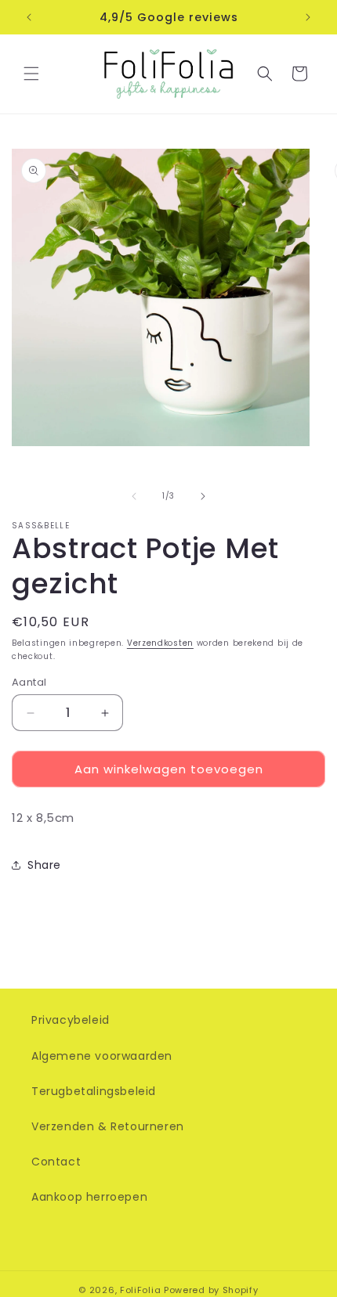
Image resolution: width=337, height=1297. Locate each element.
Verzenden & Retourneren (107, 1126)
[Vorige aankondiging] (29, 17)
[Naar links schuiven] (134, 496)
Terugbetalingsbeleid (93, 1091)
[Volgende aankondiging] (308, 17)
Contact (56, 1161)
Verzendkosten (160, 643)
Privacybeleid (70, 1020)
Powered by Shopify (211, 1290)
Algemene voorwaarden (101, 1056)
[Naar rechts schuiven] (203, 496)
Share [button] (44, 865)
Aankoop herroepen (89, 1197)
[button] (31, 73)
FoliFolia (140, 1290)
